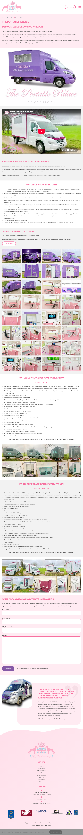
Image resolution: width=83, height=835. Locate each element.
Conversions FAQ (41, 775)
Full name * (5, 609)
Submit (8, 669)
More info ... (43, 832)
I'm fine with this (56, 832)
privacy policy (44, 668)
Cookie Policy (41, 777)
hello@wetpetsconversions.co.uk (42, 803)
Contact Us (70, 7)
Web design (35, 825)
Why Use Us (41, 768)
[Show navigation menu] (79, 7)
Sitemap (41, 782)
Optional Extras (41, 770)
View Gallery (9, 244)
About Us (41, 766)
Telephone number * (8, 627)
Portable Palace (19, 18)
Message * (5, 635)
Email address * (6, 618)
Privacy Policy (41, 779)
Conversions (10, 18)
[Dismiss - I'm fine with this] (80, 832)
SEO (42, 825)
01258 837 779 (41, 799)
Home (3, 18)
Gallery (41, 773)
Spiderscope (48, 825)
